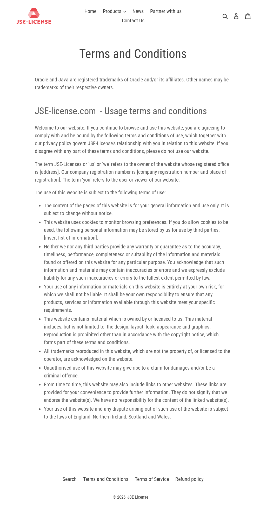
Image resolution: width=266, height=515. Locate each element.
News (138, 11)
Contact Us (133, 20)
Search (70, 479)
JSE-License (137, 497)
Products (113, 11)
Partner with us (166, 11)
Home (90, 11)
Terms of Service (152, 479)
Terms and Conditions (105, 479)
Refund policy (189, 479)
